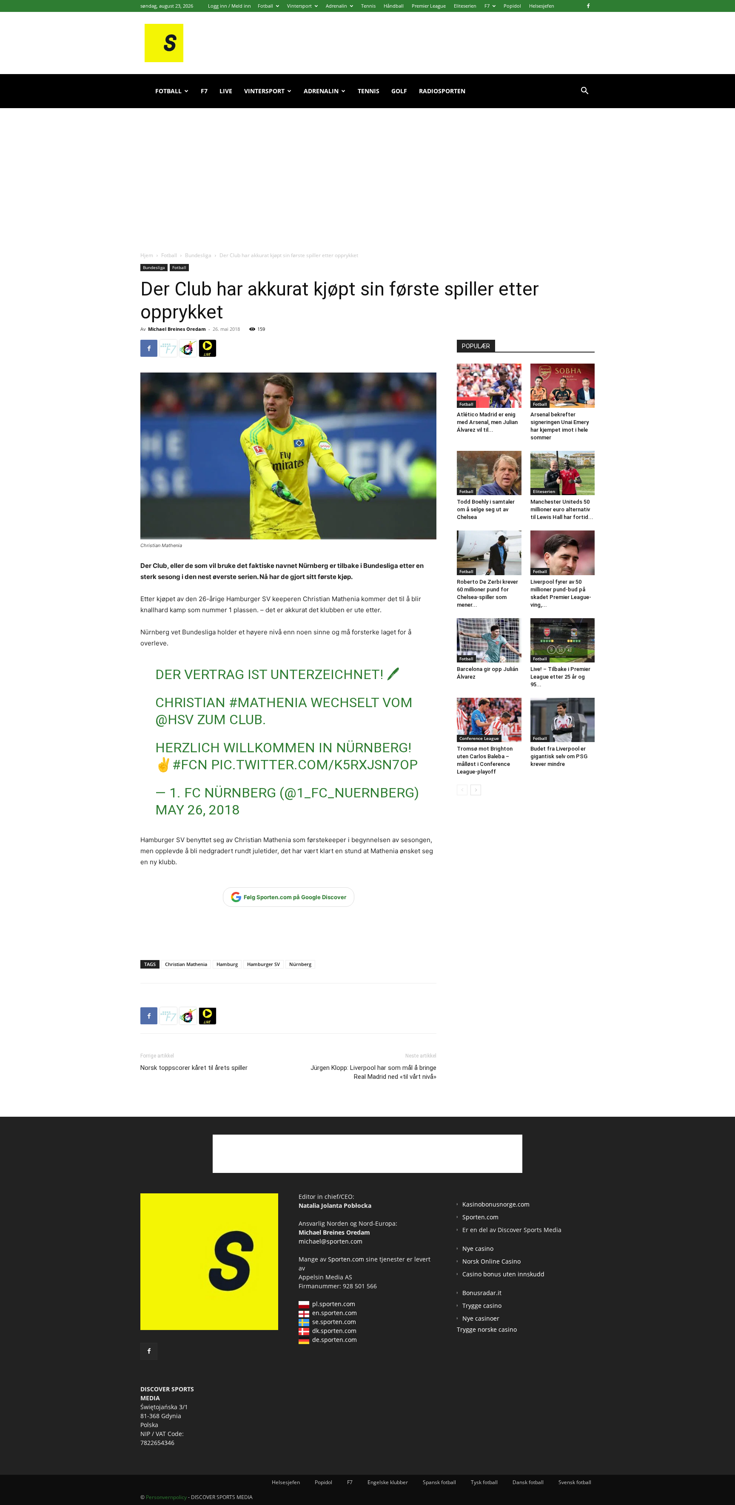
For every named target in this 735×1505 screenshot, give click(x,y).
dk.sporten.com (334, 1331)
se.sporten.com (334, 1322)
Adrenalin (336, 6)
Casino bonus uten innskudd (503, 1274)
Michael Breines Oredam (177, 329)
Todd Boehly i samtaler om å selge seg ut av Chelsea (486, 509)
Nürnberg (300, 964)
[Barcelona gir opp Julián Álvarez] (489, 640)
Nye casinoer (480, 1318)
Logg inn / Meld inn (229, 6)
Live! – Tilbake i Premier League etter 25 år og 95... (560, 677)
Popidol (512, 6)
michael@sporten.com (330, 1241)
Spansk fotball (439, 1482)
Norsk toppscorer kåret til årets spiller (194, 1068)
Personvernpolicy (166, 1497)
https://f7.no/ (168, 348)
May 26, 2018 (197, 810)
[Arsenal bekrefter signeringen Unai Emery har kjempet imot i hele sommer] (562, 386)
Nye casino (477, 1248)
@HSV (174, 719)
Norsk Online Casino (491, 1261)
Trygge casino (481, 1305)
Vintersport (299, 6)
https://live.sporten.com (207, 348)
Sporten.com (347, 1259)
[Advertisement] (367, 170)
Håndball (394, 6)
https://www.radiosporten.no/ (188, 348)
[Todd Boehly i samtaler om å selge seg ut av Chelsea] (489, 473)
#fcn (190, 765)
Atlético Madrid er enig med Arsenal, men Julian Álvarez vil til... (487, 422)
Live (225, 91)
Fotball (265, 6)
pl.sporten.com (333, 1304)
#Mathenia (268, 702)
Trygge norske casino (487, 1329)
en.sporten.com (334, 1313)
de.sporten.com (334, 1340)
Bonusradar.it (481, 1293)
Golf (399, 91)
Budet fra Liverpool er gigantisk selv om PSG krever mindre (558, 756)
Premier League (429, 6)
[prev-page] (462, 790)
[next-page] (475, 790)
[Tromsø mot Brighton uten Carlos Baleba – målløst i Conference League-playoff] (489, 720)
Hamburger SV (263, 964)
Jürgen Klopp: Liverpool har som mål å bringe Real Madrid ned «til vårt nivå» (373, 1072)
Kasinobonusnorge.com (496, 1204)
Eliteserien (465, 6)
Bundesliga (198, 255)
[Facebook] (588, 6)
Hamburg (227, 964)
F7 (487, 6)
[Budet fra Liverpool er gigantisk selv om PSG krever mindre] (562, 720)
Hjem (146, 255)
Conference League (479, 738)
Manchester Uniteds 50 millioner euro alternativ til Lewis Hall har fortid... (561, 509)
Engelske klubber (388, 1482)
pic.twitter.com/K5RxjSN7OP (314, 765)
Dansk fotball (528, 1482)
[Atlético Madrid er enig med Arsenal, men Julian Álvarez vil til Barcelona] (489, 386)
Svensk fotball (574, 1482)
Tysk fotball (484, 1482)
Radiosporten (442, 91)
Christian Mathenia (186, 964)
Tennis (368, 6)
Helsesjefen (541, 6)
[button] (584, 92)
